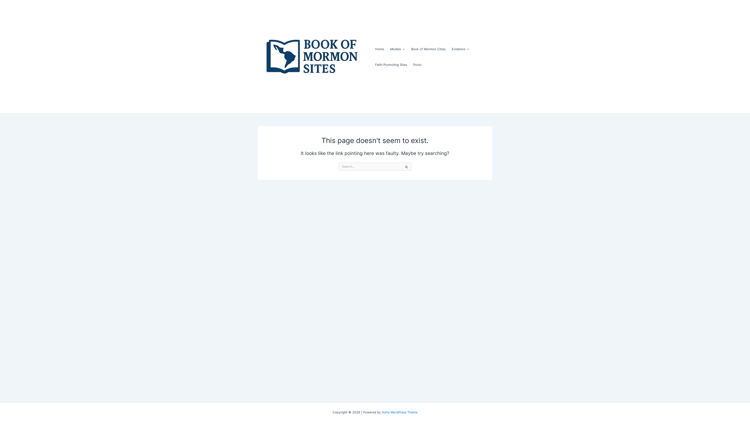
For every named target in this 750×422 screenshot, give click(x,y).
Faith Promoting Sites (391, 65)
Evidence (458, 49)
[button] (403, 49)
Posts (417, 65)
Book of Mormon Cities (428, 49)
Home (379, 49)
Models (395, 49)
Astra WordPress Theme (399, 412)
